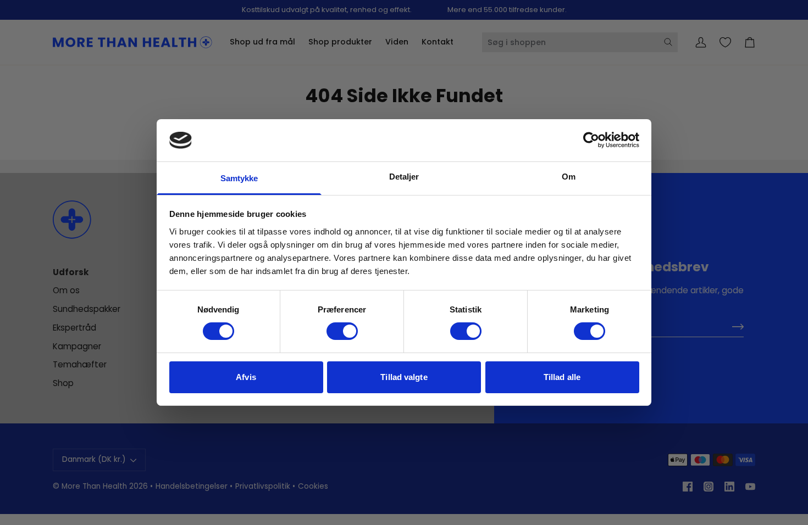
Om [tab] (568, 176)
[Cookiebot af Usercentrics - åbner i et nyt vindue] (591, 140)
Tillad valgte (403, 377)
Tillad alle (562, 377)
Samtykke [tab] (239, 178)
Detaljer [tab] (404, 176)
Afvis (246, 377)
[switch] (342, 331)
